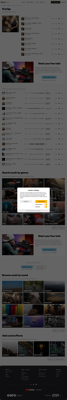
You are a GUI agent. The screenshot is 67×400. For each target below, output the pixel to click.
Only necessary (41, 201)
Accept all (26, 201)
